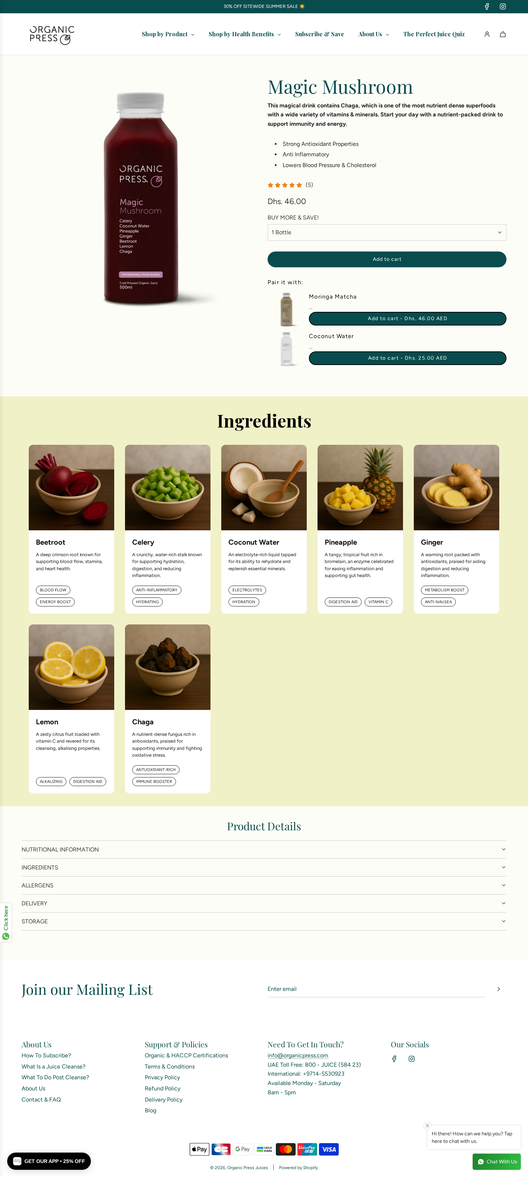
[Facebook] (487, 6)
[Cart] (503, 34)
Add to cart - (408, 318)
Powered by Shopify (298, 1167)
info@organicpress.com (298, 1055)
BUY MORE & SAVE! (293, 217)
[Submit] (498, 989)
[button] (49, 1161)
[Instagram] (503, 6)
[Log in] (487, 34)
